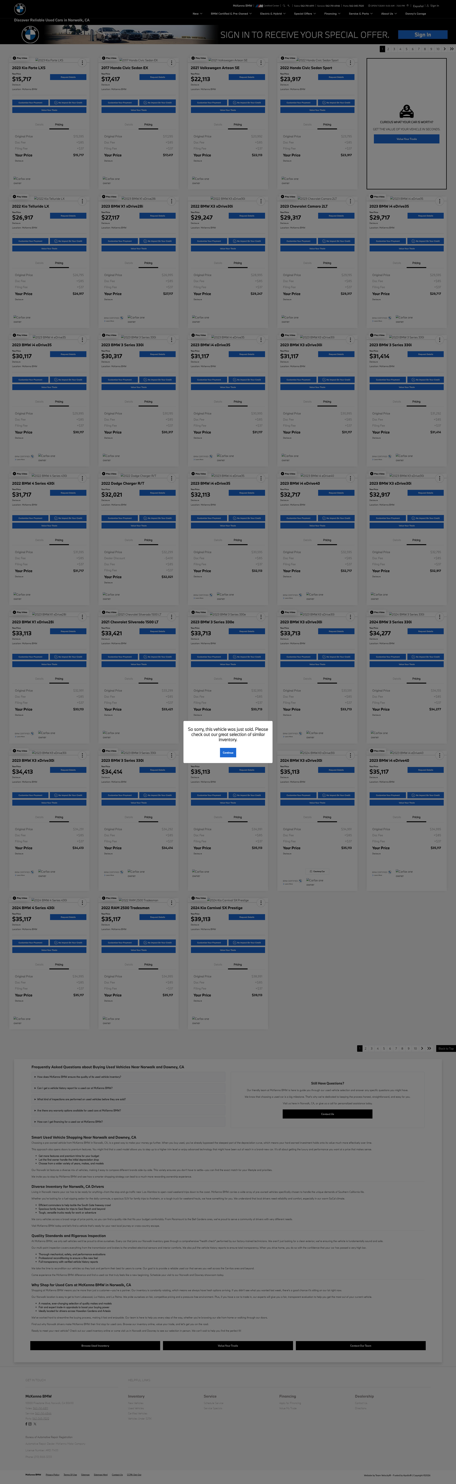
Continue (228, 752)
